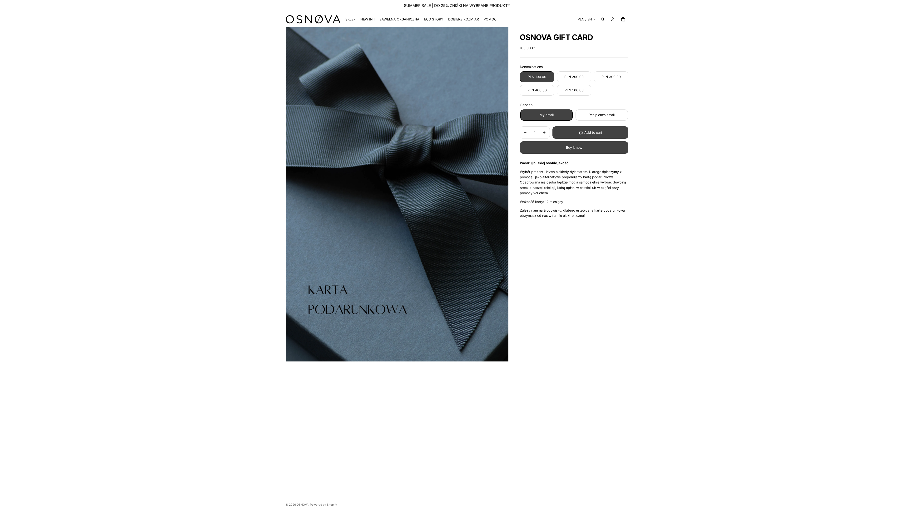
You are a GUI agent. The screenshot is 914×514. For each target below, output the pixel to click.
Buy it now (574, 147)
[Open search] (602, 19)
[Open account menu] (612, 19)
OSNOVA (302, 504)
